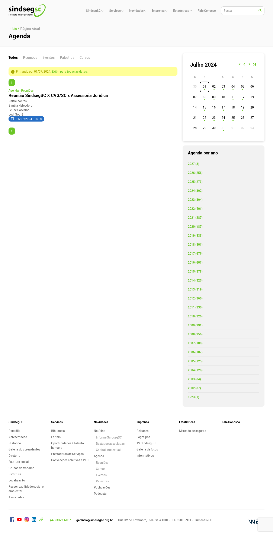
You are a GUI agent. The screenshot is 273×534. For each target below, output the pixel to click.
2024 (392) (195, 191)
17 (223, 107)
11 (233, 97)
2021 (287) (195, 218)
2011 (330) (195, 307)
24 (223, 118)
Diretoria (14, 455)
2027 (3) (193, 164)
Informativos (145, 455)
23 (214, 118)
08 (204, 97)
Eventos (48, 57)
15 (204, 107)
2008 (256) (195, 334)
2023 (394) (195, 200)
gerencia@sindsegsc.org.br (94, 520)
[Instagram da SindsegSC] (27, 520)
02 (214, 86)
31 (223, 128)
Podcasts (100, 493)
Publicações (102, 487)
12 (242, 97)
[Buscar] (260, 10)
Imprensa (142, 422)
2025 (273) (195, 182)
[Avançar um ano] (254, 65)
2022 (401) (195, 209)
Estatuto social (19, 462)
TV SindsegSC (145, 443)
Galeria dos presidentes (24, 449)
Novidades (101, 422)
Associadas (16, 497)
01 (204, 86)
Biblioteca (58, 431)
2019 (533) (195, 235)
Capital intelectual (108, 450)
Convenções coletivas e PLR (70, 460)
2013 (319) (195, 289)
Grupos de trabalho (21, 468)
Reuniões (30, 57)
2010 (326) (195, 316)
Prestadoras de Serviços (67, 454)
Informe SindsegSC (109, 437)
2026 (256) (195, 173)
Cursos (85, 57)
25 (233, 118)
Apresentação (18, 437)
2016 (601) (195, 262)
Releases (142, 431)
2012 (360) (195, 298)
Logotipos (143, 437)
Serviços (57, 422)
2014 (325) (195, 280)
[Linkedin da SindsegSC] (34, 520)
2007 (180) (195, 343)
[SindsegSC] (27, 10)
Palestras (67, 57)
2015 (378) (195, 271)
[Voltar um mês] (244, 65)
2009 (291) (195, 325)
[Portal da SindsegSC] (41, 520)
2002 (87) (194, 388)
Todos (13, 57)
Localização (17, 480)
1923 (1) (193, 397)
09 (214, 97)
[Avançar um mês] (249, 65)
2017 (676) (195, 253)
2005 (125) (195, 361)
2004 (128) (195, 370)
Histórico (15, 443)
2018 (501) (195, 244)
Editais (56, 437)
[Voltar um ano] (239, 65)
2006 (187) (195, 352)
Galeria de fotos (147, 449)
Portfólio (14, 431)
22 (204, 118)
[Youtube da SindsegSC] (19, 520)
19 (242, 107)
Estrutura (15, 474)
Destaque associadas (110, 444)
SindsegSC (16, 422)
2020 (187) (195, 226)
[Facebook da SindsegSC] (12, 520)
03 (223, 86)
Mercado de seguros (192, 431)
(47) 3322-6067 (60, 520)
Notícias (99, 431)
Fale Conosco (231, 422)
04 (233, 86)
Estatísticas (187, 422)
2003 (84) (194, 379)
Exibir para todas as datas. (70, 71)
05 (242, 86)
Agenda (99, 456)
